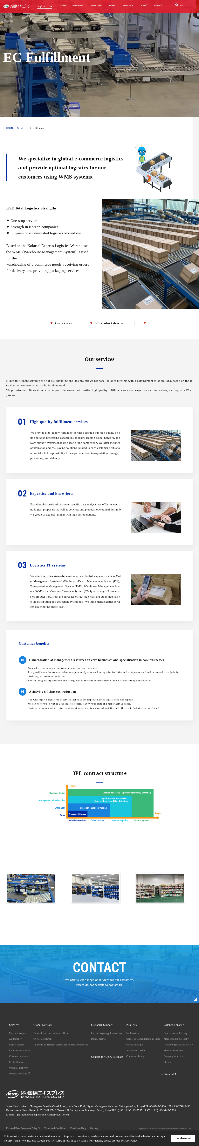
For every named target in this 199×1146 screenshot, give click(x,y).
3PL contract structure (110, 323)
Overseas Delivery (18, 1067)
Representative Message (176, 1033)
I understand (183, 1138)
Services (63, 5)
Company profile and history (178, 1044)
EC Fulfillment (16, 1062)
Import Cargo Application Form (107, 1033)
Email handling (78, 1128)
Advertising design (136, 1050)
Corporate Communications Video (143, 1038)
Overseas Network (42, 1038)
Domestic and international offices (50, 1033)
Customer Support (96, 5)
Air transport (15, 1038)
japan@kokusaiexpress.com (31, 1114)
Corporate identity (135, 1056)
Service (21, 128)
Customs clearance (18, 1056)
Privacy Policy (129, 1140)
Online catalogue (134, 1044)
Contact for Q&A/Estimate (107, 1056)
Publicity (112, 5)
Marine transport (17, 1033)
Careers (143, 5)
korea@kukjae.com (58, 1114)
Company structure (173, 1056)
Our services (63, 323)
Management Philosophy (176, 1038)
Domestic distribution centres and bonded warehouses (60, 1044)
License (168, 1062)
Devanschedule (98, 1038)
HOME (10, 128)
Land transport (16, 1044)
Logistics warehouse (19, 1050)
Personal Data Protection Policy (22, 1128)
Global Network (77, 5)
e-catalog (157, 5)
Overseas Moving (18, 1073)
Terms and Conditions (55, 1128)
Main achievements (173, 1050)
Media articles (133, 1033)
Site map (94, 1128)
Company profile (127, 5)
